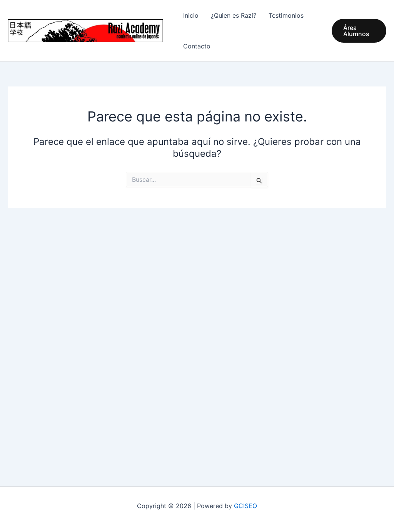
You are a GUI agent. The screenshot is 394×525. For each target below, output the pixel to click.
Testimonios (286, 15)
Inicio (191, 15)
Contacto (196, 46)
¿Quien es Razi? (233, 15)
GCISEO (245, 506)
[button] (359, 31)
